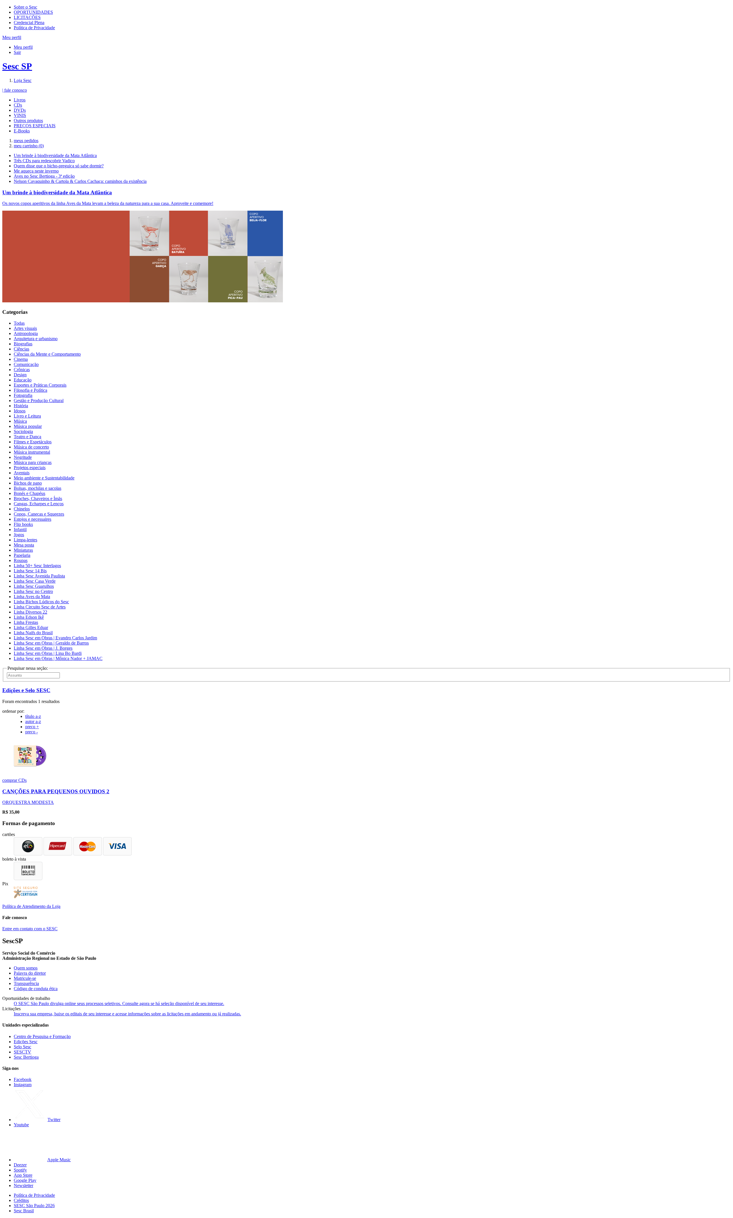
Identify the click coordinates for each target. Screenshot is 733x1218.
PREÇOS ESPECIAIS (35, 125)
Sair (17, 52)
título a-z (33, 716)
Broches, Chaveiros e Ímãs (38, 498)
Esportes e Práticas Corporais (40, 385)
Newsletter (23, 1185)
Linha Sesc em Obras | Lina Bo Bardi (48, 653)
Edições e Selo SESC (26, 690)
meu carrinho (29, 145)
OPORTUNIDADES (33, 12)
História (21, 405)
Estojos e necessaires (32, 519)
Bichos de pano (28, 483)
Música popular (28, 426)
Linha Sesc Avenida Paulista (39, 575)
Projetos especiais (30, 467)
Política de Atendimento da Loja (31, 906)
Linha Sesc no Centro (33, 591)
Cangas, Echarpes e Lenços (39, 503)
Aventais (21, 472)
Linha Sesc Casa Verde (35, 581)
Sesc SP (17, 66)
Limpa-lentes (25, 539)
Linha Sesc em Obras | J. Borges (43, 648)
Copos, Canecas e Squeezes (39, 514)
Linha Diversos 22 (30, 612)
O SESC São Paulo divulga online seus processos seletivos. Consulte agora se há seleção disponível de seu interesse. (119, 1003)
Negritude (23, 457)
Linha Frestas (26, 622)
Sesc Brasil (24, 1210)
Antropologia (26, 333)
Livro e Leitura (27, 416)
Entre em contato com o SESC (30, 928)
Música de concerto (31, 446)
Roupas (20, 560)
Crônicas (22, 369)
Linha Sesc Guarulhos (34, 586)
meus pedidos (26, 140)
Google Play (25, 1180)
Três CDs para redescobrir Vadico (44, 160)
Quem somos (26, 968)
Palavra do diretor (30, 973)
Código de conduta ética (36, 988)
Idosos (19, 410)
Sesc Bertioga (26, 1057)
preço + (32, 726)
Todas (19, 323)
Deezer (20, 1164)
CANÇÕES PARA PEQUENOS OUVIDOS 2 (55, 791)
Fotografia (23, 395)
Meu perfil (23, 47)
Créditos (21, 1200)
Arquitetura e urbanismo (36, 338)
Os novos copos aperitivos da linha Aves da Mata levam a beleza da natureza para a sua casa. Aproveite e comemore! (107, 203)
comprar (10, 780)
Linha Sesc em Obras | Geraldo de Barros (51, 643)
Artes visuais (25, 328)
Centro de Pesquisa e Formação (42, 1036)
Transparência (26, 983)
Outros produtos (28, 120)
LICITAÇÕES (27, 17)
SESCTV (22, 1051)
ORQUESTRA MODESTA (28, 802)
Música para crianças (33, 462)
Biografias (23, 343)
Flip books (23, 524)
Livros (19, 99)
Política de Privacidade (34, 27)
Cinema (21, 359)
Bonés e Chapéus (29, 493)
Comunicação (26, 364)
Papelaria (22, 555)
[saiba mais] (30, 770)
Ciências (21, 348)
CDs (18, 105)
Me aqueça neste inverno (36, 171)
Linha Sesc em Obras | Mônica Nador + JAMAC (58, 658)
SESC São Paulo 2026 (34, 1205)
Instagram (22, 1084)
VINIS (20, 115)
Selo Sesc (22, 1046)
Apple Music (59, 1159)
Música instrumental (32, 452)
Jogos (19, 534)
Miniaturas (23, 550)
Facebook (22, 1079)
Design (20, 374)
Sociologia (23, 431)
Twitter (54, 1119)
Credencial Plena (29, 22)
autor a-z (33, 721)
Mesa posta (24, 545)
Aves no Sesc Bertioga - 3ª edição (44, 176)
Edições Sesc (26, 1041)
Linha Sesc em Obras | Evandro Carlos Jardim (55, 637)
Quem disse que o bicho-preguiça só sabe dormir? (59, 165)
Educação (22, 379)
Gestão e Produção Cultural (39, 400)
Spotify (20, 1170)
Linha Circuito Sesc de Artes (40, 606)
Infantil (20, 529)
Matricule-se (25, 978)
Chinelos (22, 508)
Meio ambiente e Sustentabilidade (44, 477)
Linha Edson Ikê (29, 617)
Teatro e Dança (27, 436)
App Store (23, 1175)
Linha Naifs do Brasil (33, 632)
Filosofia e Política (30, 390)
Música (20, 421)
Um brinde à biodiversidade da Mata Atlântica (55, 155)
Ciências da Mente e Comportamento (47, 354)
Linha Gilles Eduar (31, 627)
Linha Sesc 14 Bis (30, 570)
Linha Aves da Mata (32, 596)
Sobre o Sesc (25, 7)
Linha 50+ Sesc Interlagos (37, 565)
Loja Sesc (22, 80)
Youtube (21, 1124)
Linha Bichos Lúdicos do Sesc (41, 601)
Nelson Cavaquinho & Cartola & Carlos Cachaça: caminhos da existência (80, 181)
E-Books (22, 130)
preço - (31, 731)
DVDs (20, 110)
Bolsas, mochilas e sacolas (37, 488)
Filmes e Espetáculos (33, 441)
